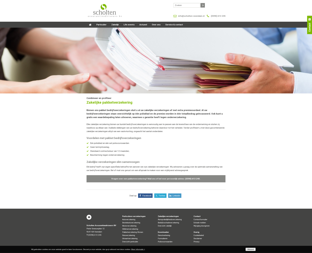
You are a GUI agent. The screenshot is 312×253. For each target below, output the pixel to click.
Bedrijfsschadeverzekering (168, 223)
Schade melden (200, 223)
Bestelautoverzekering (131, 223)
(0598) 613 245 (218, 16)
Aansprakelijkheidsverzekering (170, 219)
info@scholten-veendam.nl (191, 16)
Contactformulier (200, 219)
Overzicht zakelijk (165, 226)
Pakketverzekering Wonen (132, 232)
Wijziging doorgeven (202, 226)
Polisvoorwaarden (165, 242)
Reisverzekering (128, 235)
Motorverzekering (129, 226)
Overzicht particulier (130, 242)
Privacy (196, 242)
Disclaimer (198, 238)
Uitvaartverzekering (129, 238)
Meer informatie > (138, 249)
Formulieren (162, 238)
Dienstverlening (164, 235)
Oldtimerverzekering (130, 229)
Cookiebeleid (199, 235)
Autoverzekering (128, 219)
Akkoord (250, 249)
